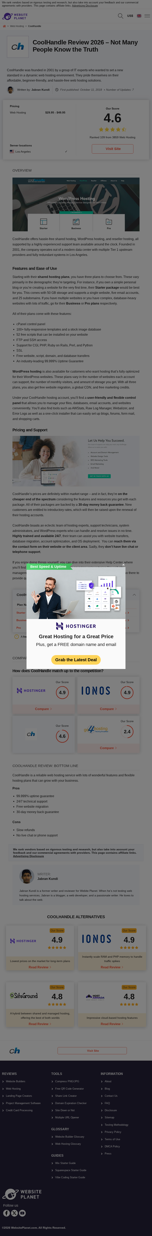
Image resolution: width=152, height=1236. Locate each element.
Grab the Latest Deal (76, 659)
